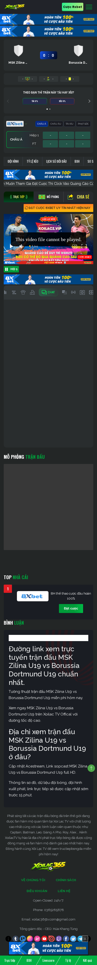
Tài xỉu (69, 124)
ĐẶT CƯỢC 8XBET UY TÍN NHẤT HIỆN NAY (59, 208)
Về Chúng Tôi (33, 880)
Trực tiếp (9, 960)
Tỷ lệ (68, 960)
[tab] (19, 197)
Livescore (48, 960)
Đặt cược (71, 608)
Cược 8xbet (72, 6)
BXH (77, 161)
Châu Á (41, 124)
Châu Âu (55, 124)
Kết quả (87, 960)
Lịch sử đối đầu (56, 161)
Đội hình (13, 161)
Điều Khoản (37, 891)
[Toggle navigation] (89, 7)
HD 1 (14, 269)
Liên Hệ (64, 891)
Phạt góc (83, 124)
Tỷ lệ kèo (32, 161)
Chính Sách (66, 880)
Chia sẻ (83, 197)
